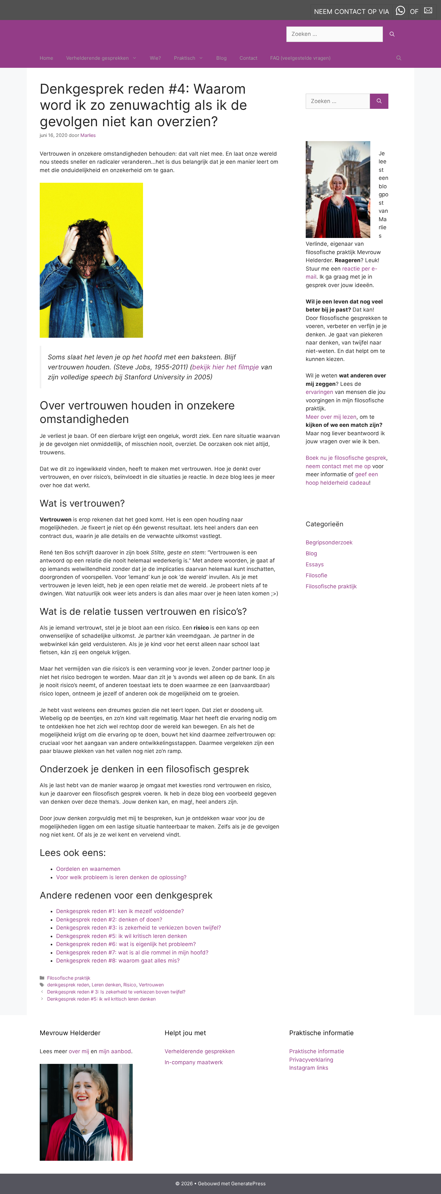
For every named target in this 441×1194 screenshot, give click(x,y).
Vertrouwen (151, 984)
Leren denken (106, 984)
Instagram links (308, 1068)
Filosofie (316, 575)
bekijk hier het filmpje (225, 367)
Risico (129, 984)
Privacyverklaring (311, 1059)
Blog (221, 58)
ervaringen (319, 392)
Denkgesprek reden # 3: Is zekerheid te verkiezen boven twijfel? (116, 991)
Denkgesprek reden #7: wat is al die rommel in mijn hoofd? (132, 952)
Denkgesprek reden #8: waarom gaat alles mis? (118, 960)
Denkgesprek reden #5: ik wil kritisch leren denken (121, 936)
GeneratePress (248, 1183)
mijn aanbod (115, 1051)
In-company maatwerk (194, 1062)
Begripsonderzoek (329, 542)
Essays (315, 564)
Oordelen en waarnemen (88, 869)
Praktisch (184, 58)
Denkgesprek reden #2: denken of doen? (109, 919)
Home (46, 58)
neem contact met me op (338, 466)
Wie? (155, 58)
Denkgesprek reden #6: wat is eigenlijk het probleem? (126, 944)
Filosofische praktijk (68, 978)
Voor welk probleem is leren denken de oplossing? (121, 877)
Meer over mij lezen (331, 417)
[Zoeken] (392, 34)
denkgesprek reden (68, 984)
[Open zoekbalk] (399, 58)
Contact (248, 58)
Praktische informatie (316, 1051)
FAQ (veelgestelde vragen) (300, 58)
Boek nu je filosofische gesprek (346, 458)
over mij (79, 1051)
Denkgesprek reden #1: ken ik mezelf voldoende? (120, 911)
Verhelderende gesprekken (97, 58)
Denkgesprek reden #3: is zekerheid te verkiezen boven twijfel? (138, 927)
